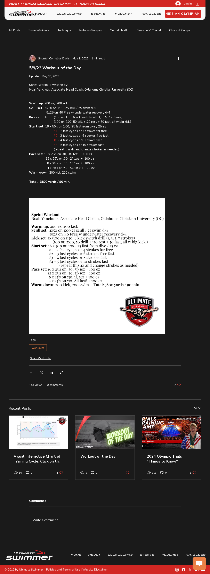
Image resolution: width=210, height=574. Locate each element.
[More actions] (178, 58)
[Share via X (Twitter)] (41, 372)
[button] (197, 4)
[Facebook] (183, 569)
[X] (190, 569)
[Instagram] (177, 569)
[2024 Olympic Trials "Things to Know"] (171, 432)
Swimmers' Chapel (149, 30)
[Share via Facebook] (31, 372)
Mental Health (119, 30)
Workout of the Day (97, 456)
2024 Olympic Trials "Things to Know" (164, 459)
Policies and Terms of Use (63, 570)
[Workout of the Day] (105, 432)
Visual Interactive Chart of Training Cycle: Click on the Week (37, 459)
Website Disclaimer (95, 570)
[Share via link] (61, 372)
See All (196, 408)
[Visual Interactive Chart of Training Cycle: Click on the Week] (38, 432)
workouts (38, 348)
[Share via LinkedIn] (51, 372)
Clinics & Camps (179, 30)
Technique (64, 30)
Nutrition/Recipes (90, 30)
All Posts (14, 30)
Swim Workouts (39, 30)
